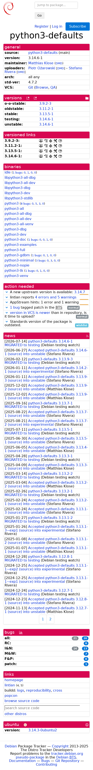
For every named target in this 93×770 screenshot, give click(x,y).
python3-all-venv (19, 224)
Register (42, 26)
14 (75, 648)
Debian (11, 746)
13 (85, 648)
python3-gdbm (17, 255)
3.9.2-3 (45, 103)
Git (30, 87)
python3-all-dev (18, 219)
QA (53, 87)
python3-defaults (43, 53)
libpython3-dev (17, 193)
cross (57, 690)
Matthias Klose (40, 63)
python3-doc (15, 239)
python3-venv (16, 276)
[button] (7, 292)
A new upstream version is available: (48, 292)
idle (8, 172)
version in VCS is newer (30, 313)
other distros (15, 714)
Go (39, 15)
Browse (41, 87)
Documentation (22, 761)
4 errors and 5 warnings (55, 297)
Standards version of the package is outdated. (46, 323)
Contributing (46, 764)
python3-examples (21, 245)
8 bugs (25, 203)
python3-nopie (17, 265)
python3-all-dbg (18, 214)
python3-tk (14, 270)
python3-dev (15, 234)
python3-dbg (15, 229)
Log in (57, 26)
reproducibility (38, 690)
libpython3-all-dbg (20, 178)
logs (20, 690)
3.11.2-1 (46, 109)
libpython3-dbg (17, 188)
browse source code (22, 701)
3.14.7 (79, 292)
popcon (11, 696)
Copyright (60, 746)
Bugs (45, 761)
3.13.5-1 (46, 114)
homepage (14, 680)
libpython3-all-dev (20, 183)
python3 (12, 203)
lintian (10, 685)
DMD (59, 63)
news (10, 335)
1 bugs (17, 172)
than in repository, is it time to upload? (46, 314)
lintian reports (48, 297)
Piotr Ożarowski (41, 68)
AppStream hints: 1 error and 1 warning (48, 302)
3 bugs (40, 260)
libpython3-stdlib (19, 198)
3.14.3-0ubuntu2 (42, 730)
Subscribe (77, 26)
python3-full (15, 250)
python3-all (14, 209)
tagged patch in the (44, 308)
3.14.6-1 (46, 119)
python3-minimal (19, 260)
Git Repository (67, 761)
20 (85, 638)
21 (75, 638)
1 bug (15, 307)
